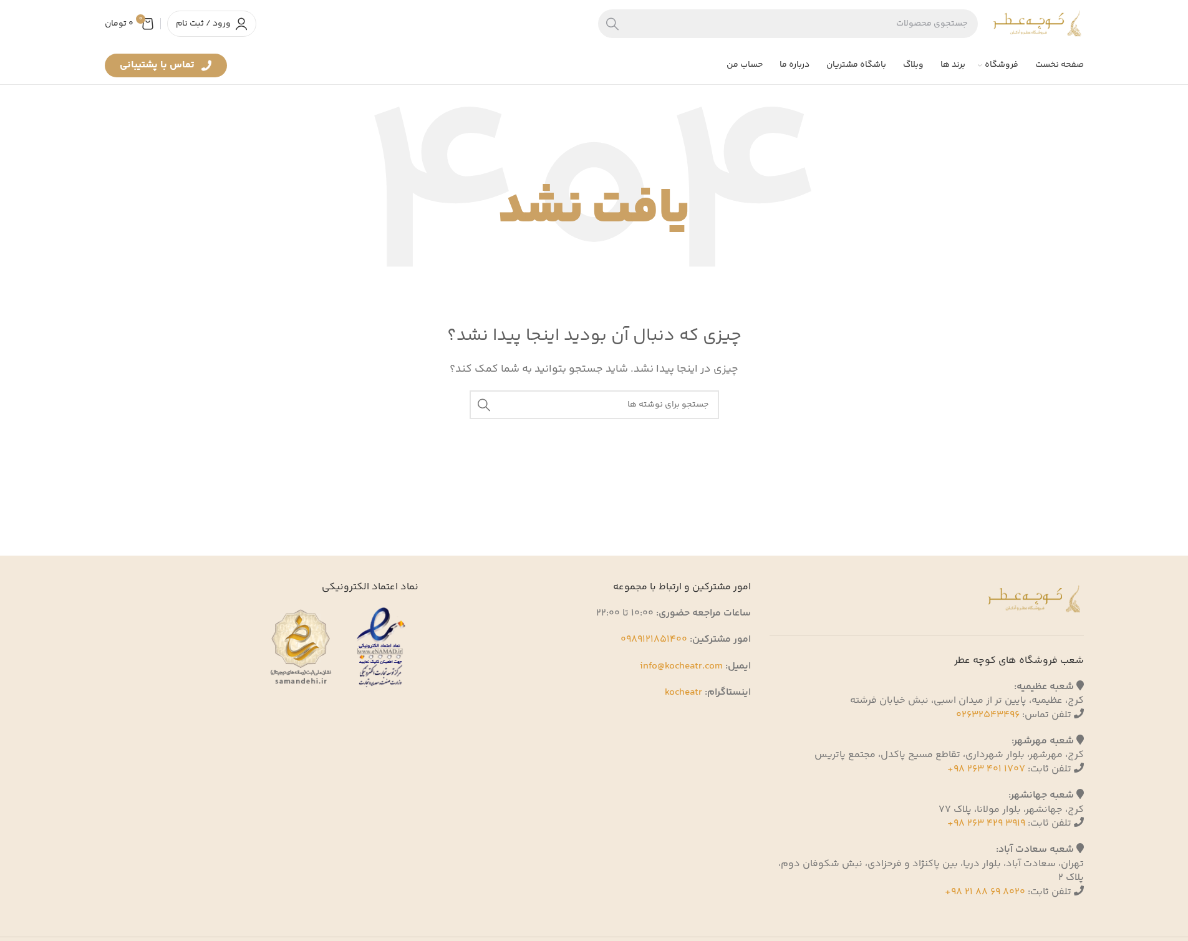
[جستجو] (612, 23)
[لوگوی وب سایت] (1037, 23)
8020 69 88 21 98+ (985, 892)
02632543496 (988, 715)
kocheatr (683, 692)
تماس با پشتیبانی (158, 67)
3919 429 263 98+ (986, 823)
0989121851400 (654, 639)
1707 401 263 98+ (986, 769)
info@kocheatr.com (681, 666)
